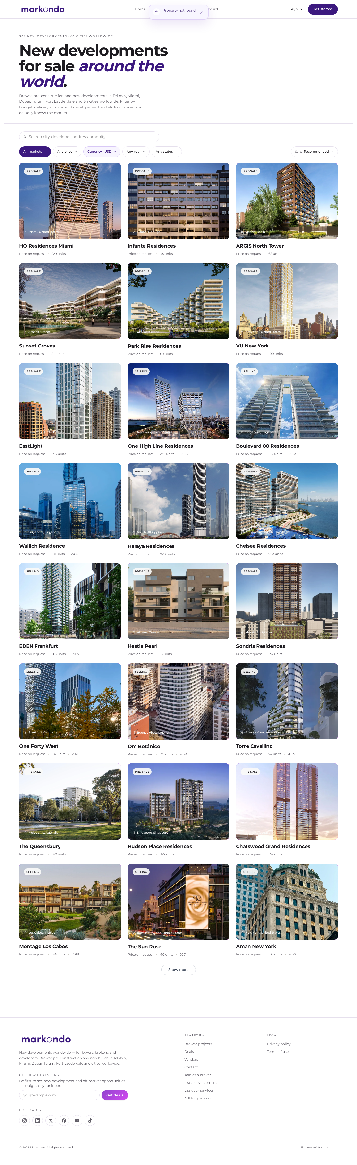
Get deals (114, 1095)
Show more (178, 969)
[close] (201, 12)
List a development (200, 1083)
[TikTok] (90, 1120)
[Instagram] (24, 1120)
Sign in (296, 9)
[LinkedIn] (37, 1120)
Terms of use (278, 1051)
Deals (189, 1051)
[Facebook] (64, 1120)
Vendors (191, 1059)
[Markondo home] (43, 9)
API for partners (197, 1098)
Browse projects (198, 1044)
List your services (199, 1090)
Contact (191, 1067)
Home (140, 9)
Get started (323, 9)
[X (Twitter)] (50, 1120)
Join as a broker (197, 1075)
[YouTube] (77, 1120)
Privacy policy (279, 1044)
